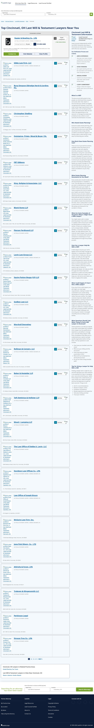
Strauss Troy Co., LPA (23, 638)
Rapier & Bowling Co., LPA (25, 38)
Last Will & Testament (19, 21)
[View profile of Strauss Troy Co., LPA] (7, 644)
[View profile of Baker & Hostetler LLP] (7, 380)
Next (39, 659)
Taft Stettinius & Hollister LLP (26, 397)
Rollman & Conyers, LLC (24, 349)
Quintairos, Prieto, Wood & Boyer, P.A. (30, 136)
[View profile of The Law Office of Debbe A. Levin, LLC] (7, 453)
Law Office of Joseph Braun (26, 495)
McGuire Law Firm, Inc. (24, 520)
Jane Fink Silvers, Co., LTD (25, 544)
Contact (12, 54)
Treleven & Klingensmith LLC (26, 591)
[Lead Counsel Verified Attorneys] (75, 38)
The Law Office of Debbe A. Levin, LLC (30, 446)
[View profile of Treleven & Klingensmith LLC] (7, 598)
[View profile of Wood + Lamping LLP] (7, 429)
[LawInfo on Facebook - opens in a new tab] (73, 702)
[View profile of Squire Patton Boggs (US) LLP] (7, 284)
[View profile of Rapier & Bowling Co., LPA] (8, 41)
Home (2, 21)
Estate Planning (7, 669)
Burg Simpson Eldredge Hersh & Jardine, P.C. (31, 86)
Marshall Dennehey (22, 324)
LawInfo (27, 699)
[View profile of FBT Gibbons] (7, 167)
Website (27, 54)
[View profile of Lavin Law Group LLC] (7, 261)
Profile (43, 54)
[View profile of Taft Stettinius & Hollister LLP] (7, 405)
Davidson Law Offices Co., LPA (27, 471)
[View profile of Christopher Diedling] (7, 120)
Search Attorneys (84, 689)
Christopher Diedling (23, 113)
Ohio (27, 21)
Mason (5, 675)
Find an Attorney (6, 699)
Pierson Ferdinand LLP (23, 230)
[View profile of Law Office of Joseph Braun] (7, 502)
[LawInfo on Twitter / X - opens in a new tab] (79, 702)
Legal (49, 699)
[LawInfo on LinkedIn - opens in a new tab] (91, 702)
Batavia (19, 675)
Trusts (16, 669)
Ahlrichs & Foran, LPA (23, 567)
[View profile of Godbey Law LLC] (7, 308)
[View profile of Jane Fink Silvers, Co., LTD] (7, 550)
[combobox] (23, 14)
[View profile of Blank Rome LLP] (7, 214)
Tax (13, 669)
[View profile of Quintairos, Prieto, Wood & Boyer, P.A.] (7, 144)
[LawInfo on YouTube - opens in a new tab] (85, 702)
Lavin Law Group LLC (23, 254)
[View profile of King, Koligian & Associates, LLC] (7, 190)
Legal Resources (32, 3)
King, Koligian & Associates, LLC (28, 183)
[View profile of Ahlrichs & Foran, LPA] (7, 574)
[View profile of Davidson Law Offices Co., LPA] (7, 478)
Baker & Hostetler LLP (23, 373)
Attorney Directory (9, 21)
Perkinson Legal (21, 615)
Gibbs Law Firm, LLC (22, 63)
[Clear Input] (43, 14)
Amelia (15, 675)
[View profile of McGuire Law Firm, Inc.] (7, 527)
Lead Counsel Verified (45, 3)
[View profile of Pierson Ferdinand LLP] (7, 237)
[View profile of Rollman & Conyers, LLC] (7, 356)
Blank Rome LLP (21, 207)
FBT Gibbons (19, 162)
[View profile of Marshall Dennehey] (7, 331)
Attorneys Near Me (20, 3)
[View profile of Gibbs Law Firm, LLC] (7, 69)
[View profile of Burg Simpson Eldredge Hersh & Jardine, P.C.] (7, 94)
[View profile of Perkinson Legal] (7, 622)
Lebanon (9, 675)
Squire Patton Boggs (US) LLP (26, 277)
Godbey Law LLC (21, 302)
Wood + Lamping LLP (23, 422)
